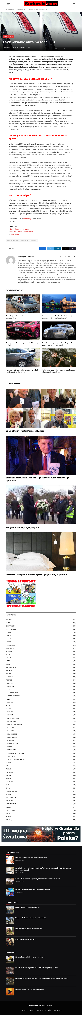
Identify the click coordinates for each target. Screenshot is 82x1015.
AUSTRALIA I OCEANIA (14, 696)
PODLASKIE (11, 747)
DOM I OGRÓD (11, 629)
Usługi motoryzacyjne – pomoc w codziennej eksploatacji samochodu (58, 371)
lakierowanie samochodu (29, 240)
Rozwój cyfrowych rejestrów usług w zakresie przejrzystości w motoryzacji (59, 344)
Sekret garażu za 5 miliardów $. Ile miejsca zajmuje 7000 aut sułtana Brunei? (58, 317)
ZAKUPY (8, 813)
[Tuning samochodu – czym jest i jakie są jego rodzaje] (23, 330)
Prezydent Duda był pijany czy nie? (23, 527)
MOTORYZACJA (8, 36)
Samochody (27, 219)
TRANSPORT (10, 801)
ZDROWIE (9, 817)
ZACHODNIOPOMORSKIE (15, 759)
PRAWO (8, 769)
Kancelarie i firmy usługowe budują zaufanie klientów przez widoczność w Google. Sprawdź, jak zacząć (43, 869)
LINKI (31, 1010)
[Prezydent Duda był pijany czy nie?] (41, 505)
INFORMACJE (10, 645)
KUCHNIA (9, 654)
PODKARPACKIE (12, 743)
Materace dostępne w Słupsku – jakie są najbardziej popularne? (37, 574)
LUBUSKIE (10, 731)
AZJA (8, 699)
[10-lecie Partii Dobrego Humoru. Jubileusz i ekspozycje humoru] (10, 970)
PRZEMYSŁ (9, 772)
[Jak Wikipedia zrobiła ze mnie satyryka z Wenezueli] (10, 892)
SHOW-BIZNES (11, 782)
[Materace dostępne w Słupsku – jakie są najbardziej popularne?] (41, 551)
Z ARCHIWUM (10, 810)
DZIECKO (9, 635)
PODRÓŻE (9, 680)
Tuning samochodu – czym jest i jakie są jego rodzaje (22, 344)
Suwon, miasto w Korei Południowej (27, 907)
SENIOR (8, 778)
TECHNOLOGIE (11, 797)
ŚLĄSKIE (10, 715)
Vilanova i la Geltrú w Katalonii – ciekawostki (30, 918)
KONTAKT (25, 1010)
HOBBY (8, 642)
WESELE (8, 807)
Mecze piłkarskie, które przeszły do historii (29, 957)
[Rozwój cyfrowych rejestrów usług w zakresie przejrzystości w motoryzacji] (59, 330)
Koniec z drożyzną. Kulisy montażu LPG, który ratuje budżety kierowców (22, 371)
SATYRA (8, 775)
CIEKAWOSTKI (10, 626)
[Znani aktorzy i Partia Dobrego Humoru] (41, 408)
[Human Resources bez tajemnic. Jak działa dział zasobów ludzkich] (10, 881)
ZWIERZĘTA (10, 820)
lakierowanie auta (13, 240)
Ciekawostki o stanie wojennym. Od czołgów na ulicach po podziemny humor (41, 978)
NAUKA (8, 674)
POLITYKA (9, 705)
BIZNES (8, 623)
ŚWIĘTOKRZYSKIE (13, 718)
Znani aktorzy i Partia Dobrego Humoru (25, 431)
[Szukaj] (74, 3)
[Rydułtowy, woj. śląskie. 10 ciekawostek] (10, 931)
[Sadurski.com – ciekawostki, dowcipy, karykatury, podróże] (41, 3)
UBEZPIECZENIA (11, 804)
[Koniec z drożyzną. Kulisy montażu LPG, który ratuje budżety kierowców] (23, 357)
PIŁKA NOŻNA (12, 791)
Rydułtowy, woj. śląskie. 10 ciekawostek (28, 929)
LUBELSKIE (10, 728)
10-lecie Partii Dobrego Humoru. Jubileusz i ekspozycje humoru (36, 968)
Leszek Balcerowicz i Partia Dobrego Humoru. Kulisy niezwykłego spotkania (37, 479)
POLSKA (8, 708)
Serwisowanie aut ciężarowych (21, 232)
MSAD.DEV (50, 1006)
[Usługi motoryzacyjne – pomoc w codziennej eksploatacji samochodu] (59, 357)
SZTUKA (8, 794)
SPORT (8, 788)
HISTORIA (9, 639)
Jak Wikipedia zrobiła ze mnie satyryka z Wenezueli (32, 889)
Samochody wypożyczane (20, 229)
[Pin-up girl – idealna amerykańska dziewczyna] (10, 860)
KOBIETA (9, 651)
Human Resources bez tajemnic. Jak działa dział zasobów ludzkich (37, 879)
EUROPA (10, 702)
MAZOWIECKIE (12, 737)
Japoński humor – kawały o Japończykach (29, 989)
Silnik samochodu (17, 234)
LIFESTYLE (9, 658)
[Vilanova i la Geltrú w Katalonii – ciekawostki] (10, 920)
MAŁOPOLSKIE (12, 734)
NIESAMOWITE (11, 677)
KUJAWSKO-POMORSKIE (15, 724)
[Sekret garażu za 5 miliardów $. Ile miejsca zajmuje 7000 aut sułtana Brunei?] (59, 303)
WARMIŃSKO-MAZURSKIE (15, 753)
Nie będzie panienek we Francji (25, 939)
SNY (7, 785)
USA (10, 689)
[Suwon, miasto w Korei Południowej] (10, 910)
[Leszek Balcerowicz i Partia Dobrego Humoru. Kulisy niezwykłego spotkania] (41, 455)
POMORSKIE (11, 750)
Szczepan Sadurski (26, 257)
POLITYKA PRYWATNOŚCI (43, 1010)
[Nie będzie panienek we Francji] (10, 942)
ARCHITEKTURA (11, 620)
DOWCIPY (9, 632)
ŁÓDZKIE (10, 712)
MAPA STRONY (58, 1010)
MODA (8, 664)
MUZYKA (9, 670)
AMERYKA (10, 686)
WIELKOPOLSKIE (12, 756)
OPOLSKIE (10, 740)
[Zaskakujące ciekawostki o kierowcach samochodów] (23, 303)
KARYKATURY (10, 648)
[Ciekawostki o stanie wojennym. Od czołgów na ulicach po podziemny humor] (10, 981)
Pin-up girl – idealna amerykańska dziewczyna (31, 857)
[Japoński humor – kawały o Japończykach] (10, 992)
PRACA (8, 766)
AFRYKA (9, 683)
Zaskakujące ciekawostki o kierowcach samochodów (20, 317)
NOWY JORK (14, 693)
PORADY (9, 763)
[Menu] (8, 3)
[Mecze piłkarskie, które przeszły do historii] (10, 959)
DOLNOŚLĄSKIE (12, 721)
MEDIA (8, 661)
